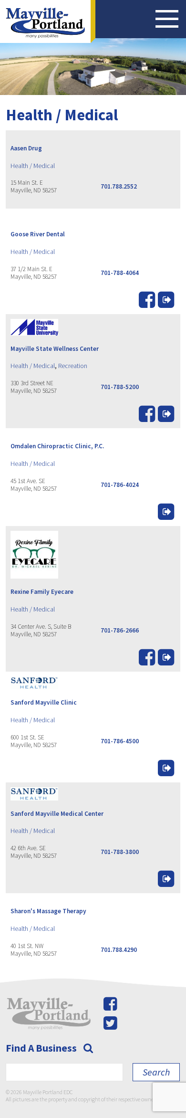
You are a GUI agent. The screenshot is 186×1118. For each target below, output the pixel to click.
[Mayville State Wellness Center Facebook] (147, 417)
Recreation (72, 365)
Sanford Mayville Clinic (43, 702)
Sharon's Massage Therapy (48, 911)
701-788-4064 (120, 273)
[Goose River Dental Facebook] (147, 303)
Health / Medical (32, 165)
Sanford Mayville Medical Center (56, 814)
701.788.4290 (119, 950)
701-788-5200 (120, 387)
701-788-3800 (120, 852)
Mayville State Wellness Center (54, 349)
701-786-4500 (120, 741)
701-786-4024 (120, 485)
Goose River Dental (37, 234)
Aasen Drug (26, 148)
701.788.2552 (119, 186)
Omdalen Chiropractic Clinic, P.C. (57, 446)
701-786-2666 (120, 630)
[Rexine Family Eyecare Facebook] (147, 660)
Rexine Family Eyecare (41, 592)
